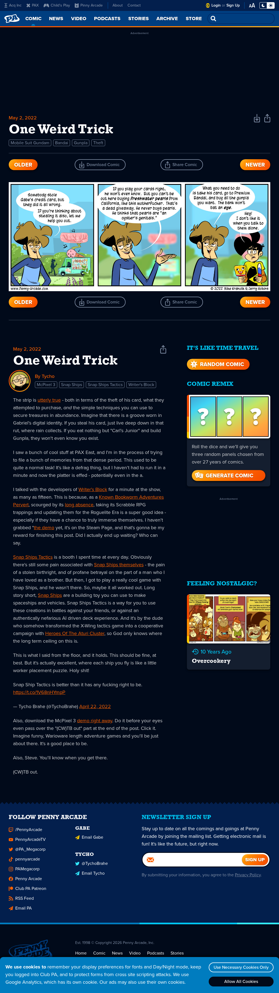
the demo (44, 527)
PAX (35, 5)
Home (81, 953)
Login (216, 5)
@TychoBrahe (95, 863)
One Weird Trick (65, 361)
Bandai (61, 143)
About (118, 5)
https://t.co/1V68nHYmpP (39, 692)
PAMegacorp (27, 869)
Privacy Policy (248, 875)
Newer (255, 165)
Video (135, 953)
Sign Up (233, 5)
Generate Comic (229, 475)
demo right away (94, 720)
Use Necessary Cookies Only (241, 967)
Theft (98, 143)
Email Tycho (93, 873)
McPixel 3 (46, 384)
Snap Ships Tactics (105, 384)
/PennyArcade (28, 829)
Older (23, 165)
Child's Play (60, 5)
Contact (134, 5)
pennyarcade (27, 859)
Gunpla (80, 143)
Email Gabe (92, 837)
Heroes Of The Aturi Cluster (74, 633)
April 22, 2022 (95, 706)
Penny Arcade (28, 878)
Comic (99, 953)
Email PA (23, 908)
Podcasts (155, 953)
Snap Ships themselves (119, 564)
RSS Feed (24, 898)
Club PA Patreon (30, 888)
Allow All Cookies (241, 981)
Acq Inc (15, 5)
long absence (79, 504)
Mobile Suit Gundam (30, 143)
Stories (177, 953)
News (117, 953)
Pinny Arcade (91, 5)
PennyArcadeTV (30, 839)
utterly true (49, 400)
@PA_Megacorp (30, 849)
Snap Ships (71, 384)
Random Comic (222, 364)
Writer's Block (141, 384)
